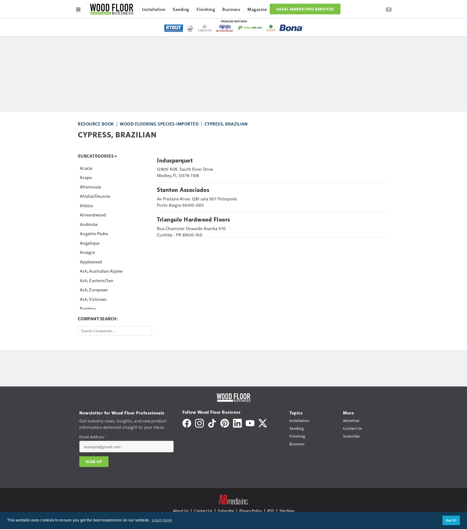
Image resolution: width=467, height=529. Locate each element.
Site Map (286, 510)
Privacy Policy (250, 510)
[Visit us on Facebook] (186, 422)
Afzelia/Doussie (95, 196)
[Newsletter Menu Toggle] (389, 9)
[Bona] (291, 28)
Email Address (93, 437)
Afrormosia (90, 186)
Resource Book (96, 123)
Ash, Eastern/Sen (96, 280)
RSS (270, 510)
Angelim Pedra (94, 233)
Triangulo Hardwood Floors (193, 219)
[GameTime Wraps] (190, 28)
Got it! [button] (451, 520)
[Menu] (78, 9)
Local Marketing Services (305, 9)
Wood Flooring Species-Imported (159, 123)
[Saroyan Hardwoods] (205, 28)
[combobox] (115, 330)
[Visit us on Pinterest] (224, 422)
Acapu (86, 177)
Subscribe (226, 510)
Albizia (86, 205)
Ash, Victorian (93, 299)
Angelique (89, 243)
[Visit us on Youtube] (250, 422)
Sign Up (94, 461)
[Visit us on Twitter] (262, 422)
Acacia (86, 168)
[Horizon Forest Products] (271, 28)
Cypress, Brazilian (226, 123)
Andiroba (89, 224)
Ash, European (94, 289)
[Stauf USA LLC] (173, 28)
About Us (181, 510)
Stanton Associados (183, 190)
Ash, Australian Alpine (101, 271)
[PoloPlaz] (250, 27)
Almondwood (93, 214)
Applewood (91, 261)
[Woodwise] (225, 28)
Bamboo (88, 308)
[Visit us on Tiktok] (212, 422)
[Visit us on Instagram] (199, 422)
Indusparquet (175, 160)
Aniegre (87, 252)
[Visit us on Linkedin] (237, 422)
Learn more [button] (162, 520)
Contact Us (203, 510)
